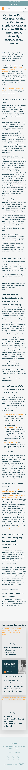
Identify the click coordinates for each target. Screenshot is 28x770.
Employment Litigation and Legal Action (13, 677)
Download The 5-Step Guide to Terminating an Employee (14, 3)
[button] (25, 8)
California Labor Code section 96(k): (13, 414)
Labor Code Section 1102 (10, 442)
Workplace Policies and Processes (13, 683)
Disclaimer (17, 752)
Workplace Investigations (14, 10)
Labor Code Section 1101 (10, 427)
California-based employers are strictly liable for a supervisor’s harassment (14, 69)
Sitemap (10, 752)
